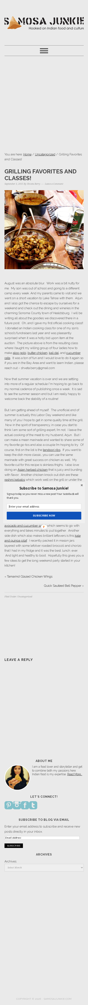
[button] (44, 488)
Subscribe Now (44, 515)
